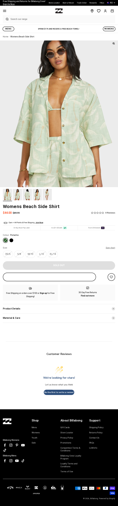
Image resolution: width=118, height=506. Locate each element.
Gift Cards (65, 427)
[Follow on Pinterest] (17, 445)
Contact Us (94, 437)
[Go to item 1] (7, 195)
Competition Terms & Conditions (70, 449)
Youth (34, 437)
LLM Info (93, 447)
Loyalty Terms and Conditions (68, 465)
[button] (4, 10)
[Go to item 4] (37, 195)
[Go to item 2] (17, 195)
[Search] (6, 19)
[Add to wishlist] (111, 277)
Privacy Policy (66, 437)
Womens (36, 432)
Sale (34, 442)
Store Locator (66, 432)
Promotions (65, 442)
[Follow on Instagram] (11, 445)
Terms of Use (66, 471)
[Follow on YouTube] (23, 445)
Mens (34, 427)
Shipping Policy (96, 427)
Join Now (39, 222)
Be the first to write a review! (59, 392)
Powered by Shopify (107, 498)
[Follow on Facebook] (5, 445)
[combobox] (62, 19)
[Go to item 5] (47, 195)
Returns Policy (96, 432)
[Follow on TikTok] (5, 450)
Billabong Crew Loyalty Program (70, 457)
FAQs (91, 442)
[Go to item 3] (27, 195)
